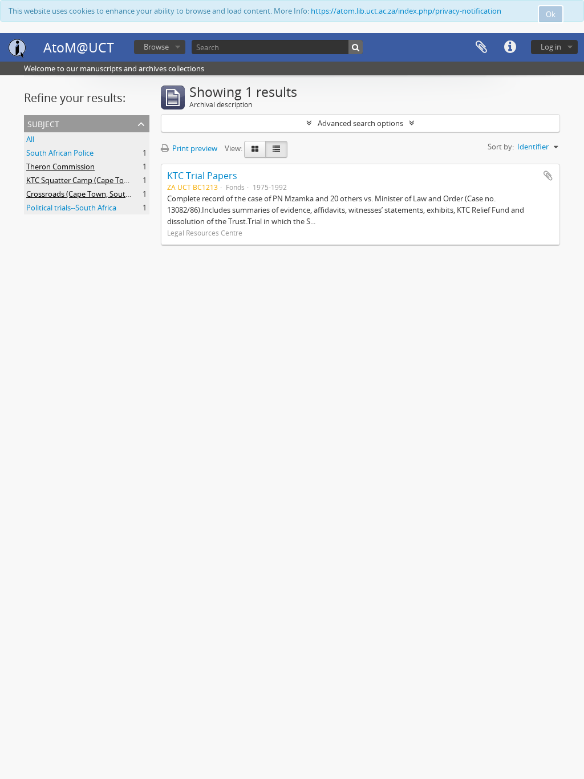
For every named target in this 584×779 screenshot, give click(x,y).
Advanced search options (360, 123)
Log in (551, 47)
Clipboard (481, 47)
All (30, 139)
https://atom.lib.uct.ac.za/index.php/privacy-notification (406, 11)
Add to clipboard (548, 175)
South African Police (60, 153)
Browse (156, 47)
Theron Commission (60, 166)
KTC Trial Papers (202, 175)
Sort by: (501, 146)
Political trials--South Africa (71, 207)
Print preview (194, 148)
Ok (550, 14)
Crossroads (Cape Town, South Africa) (89, 194)
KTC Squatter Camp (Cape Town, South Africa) (103, 180)
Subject (43, 123)
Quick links (510, 47)
